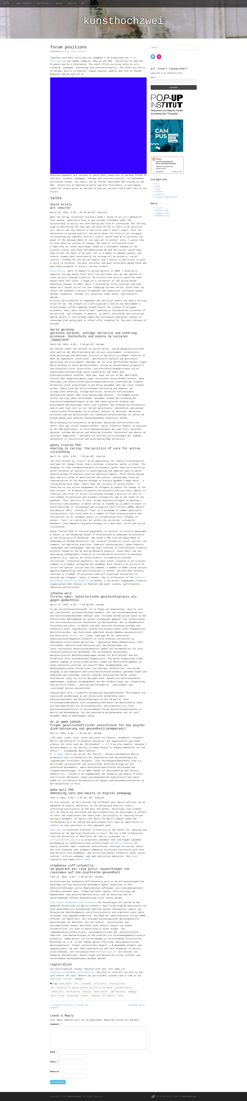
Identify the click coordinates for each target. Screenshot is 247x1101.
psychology (73, 996)
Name (54, 1052)
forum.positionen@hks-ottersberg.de (72, 972)
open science (24, 3)
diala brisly (100, 984)
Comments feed (162, 213)
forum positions (117, 984)
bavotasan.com (189, 1096)
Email (54, 1062)
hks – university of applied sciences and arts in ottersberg (81, 988)
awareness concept (61, 979)
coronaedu (86, 984)
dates (59, 3)
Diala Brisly (58, 271)
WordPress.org (162, 216)
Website (54, 1072)
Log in (159, 208)
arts (76, 984)
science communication (166, 197)
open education (118, 992)
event (73, 52)
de (83, 3)
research (82, 52)
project (159, 192)
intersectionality (123, 988)
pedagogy (132, 992)
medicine (87, 992)
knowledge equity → (137, 1005)
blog (6, 3)
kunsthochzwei (123, 21)
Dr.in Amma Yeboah (61, 754)
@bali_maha (83, 859)
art (157, 184)
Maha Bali (56, 830)
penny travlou (57, 996)
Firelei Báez (77, 636)
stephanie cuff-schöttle (103, 996)
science (84, 996)
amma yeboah (65, 984)
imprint (72, 3)
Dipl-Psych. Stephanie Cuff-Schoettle (73, 902)
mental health (101, 992)
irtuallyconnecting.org (65, 840)
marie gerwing (73, 992)
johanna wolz (57, 992)
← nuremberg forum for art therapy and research (69, 1006)
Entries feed (162, 210)
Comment (56, 1024)
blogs (134, 856)
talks (120, 996)
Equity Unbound (123, 843)
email (153, 77)
